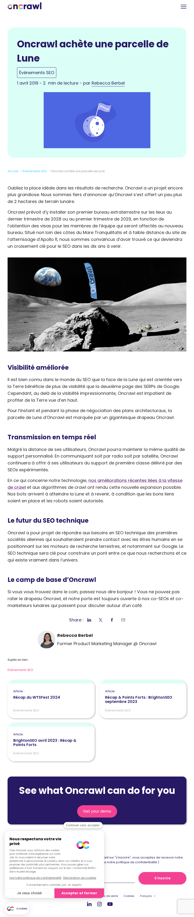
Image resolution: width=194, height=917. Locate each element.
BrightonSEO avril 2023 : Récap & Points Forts (44, 739)
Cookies (128, 896)
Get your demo (97, 811)
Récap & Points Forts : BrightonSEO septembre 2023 (138, 696)
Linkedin (89, 904)
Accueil (13, 171)
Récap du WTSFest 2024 (36, 694)
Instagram (99, 904)
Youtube (110, 904)
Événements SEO (36, 73)
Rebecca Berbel (108, 83)
